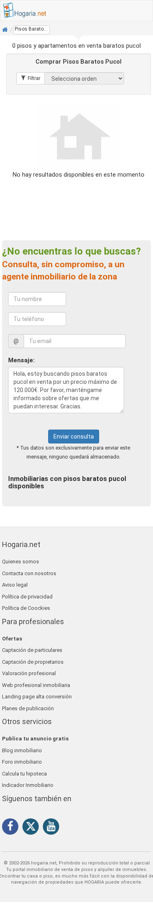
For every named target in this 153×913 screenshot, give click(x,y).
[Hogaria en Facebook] (12, 827)
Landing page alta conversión (37, 697)
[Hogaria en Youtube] (53, 827)
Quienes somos (20, 561)
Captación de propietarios (33, 662)
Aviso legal (15, 585)
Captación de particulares (32, 650)
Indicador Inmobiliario (27, 785)
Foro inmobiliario (22, 762)
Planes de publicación (28, 708)
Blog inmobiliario (22, 750)
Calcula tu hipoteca (24, 774)
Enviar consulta (73, 436)
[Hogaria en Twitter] (32, 828)
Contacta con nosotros (29, 573)
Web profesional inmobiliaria (36, 685)
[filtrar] (30, 78)
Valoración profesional (29, 673)
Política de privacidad (27, 597)
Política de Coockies (26, 608)
